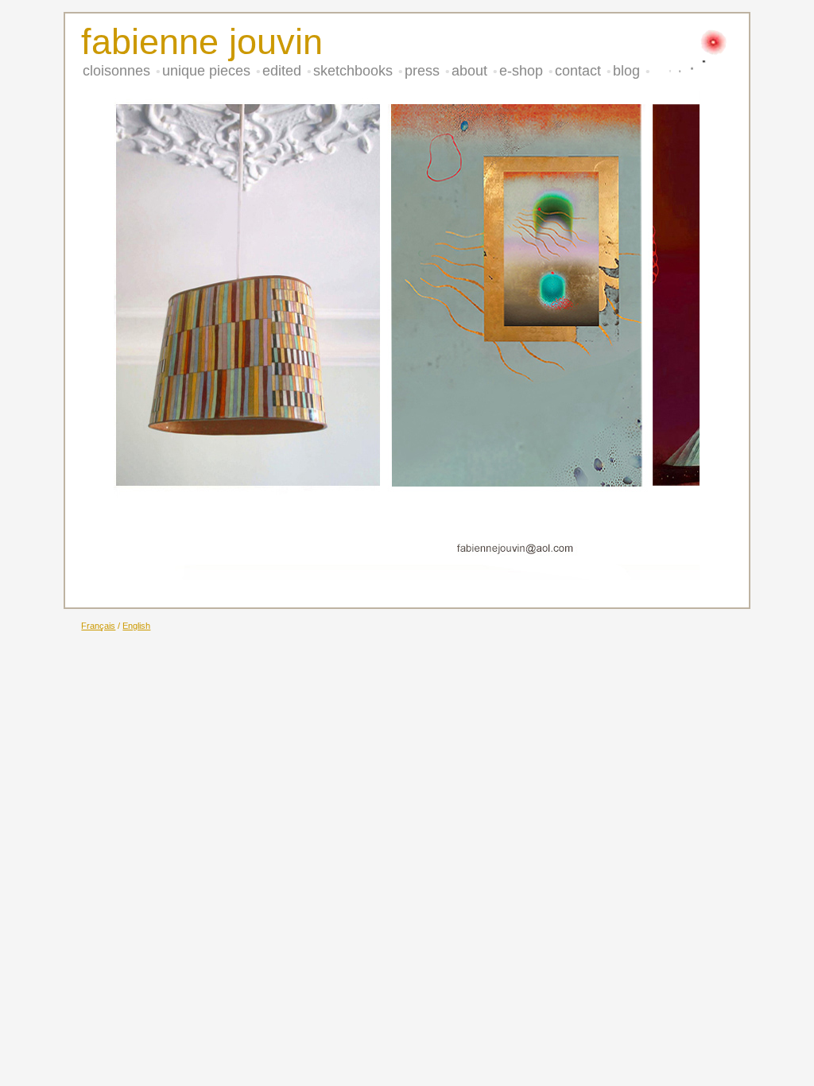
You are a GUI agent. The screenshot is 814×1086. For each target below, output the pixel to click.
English (136, 625)
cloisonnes (118, 71)
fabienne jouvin (202, 41)
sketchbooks (355, 71)
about (471, 71)
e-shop (523, 71)
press (424, 71)
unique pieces (208, 71)
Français (98, 625)
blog (628, 71)
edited (283, 71)
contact (580, 71)
